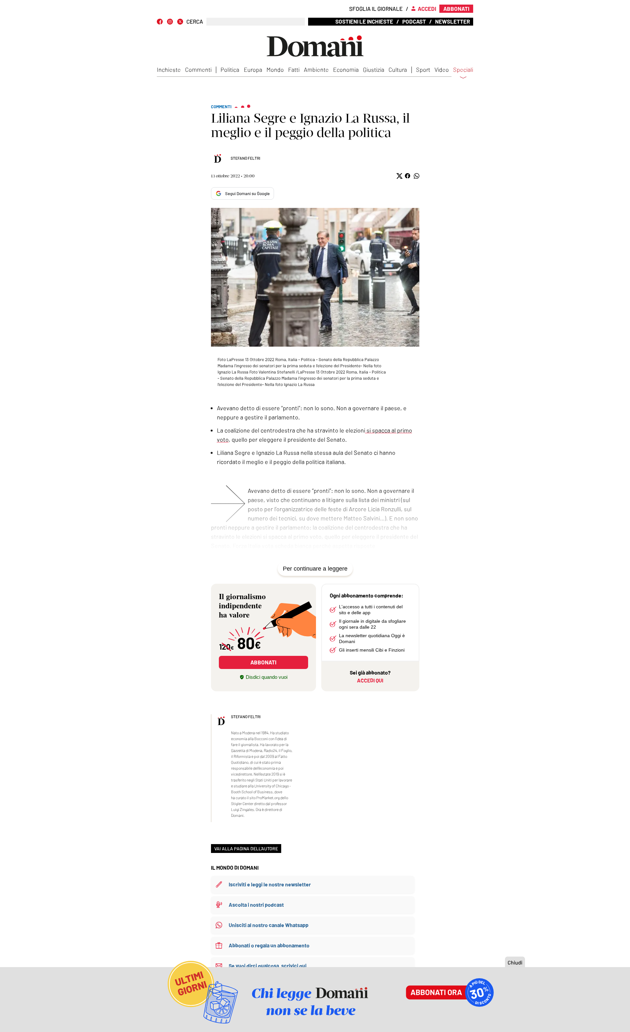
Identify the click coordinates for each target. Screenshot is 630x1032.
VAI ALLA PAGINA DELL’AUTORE (246, 848)
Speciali (463, 70)
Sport (423, 69)
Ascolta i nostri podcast (256, 904)
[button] (399, 176)
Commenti (198, 69)
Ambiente (316, 69)
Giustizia (373, 69)
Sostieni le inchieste (364, 21)
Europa (253, 69)
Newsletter (452, 21)
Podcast (414, 21)
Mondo (275, 69)
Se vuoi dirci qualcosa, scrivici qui (267, 965)
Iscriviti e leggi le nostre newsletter (270, 884)
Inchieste (169, 69)
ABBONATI (263, 662)
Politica (229, 69)
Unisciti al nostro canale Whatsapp (268, 925)
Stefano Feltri (245, 158)
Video (441, 69)
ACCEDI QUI (370, 680)
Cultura (397, 69)
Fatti (294, 69)
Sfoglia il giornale (376, 8)
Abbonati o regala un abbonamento (269, 945)
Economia (346, 69)
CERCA (194, 21)
